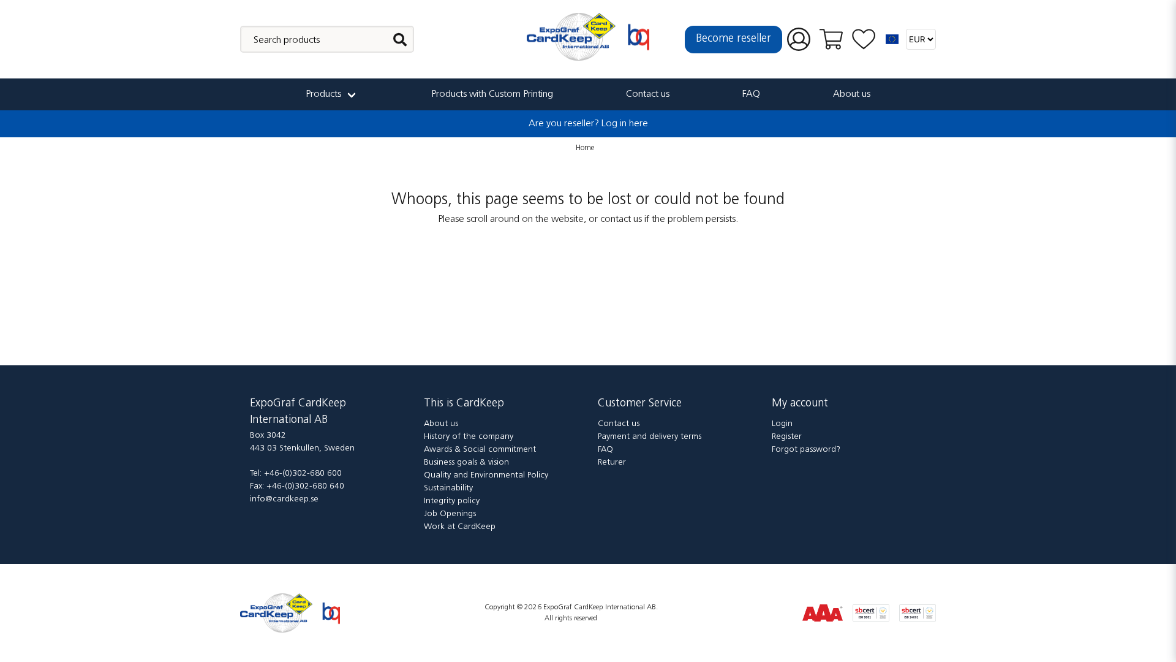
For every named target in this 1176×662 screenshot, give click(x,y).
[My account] (798, 39)
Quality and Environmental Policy (486, 475)
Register (787, 436)
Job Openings (450, 514)
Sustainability (448, 488)
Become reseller (733, 39)
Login (782, 423)
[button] (892, 39)
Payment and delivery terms (649, 436)
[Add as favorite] (863, 39)
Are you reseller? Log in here (588, 124)
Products (323, 94)
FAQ (751, 94)
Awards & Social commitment (480, 449)
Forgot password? (806, 449)
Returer (612, 462)
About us (851, 94)
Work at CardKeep (460, 526)
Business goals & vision (466, 462)
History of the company (468, 436)
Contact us (647, 94)
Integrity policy (452, 501)
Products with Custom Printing (492, 94)
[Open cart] (831, 39)
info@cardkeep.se (284, 499)
